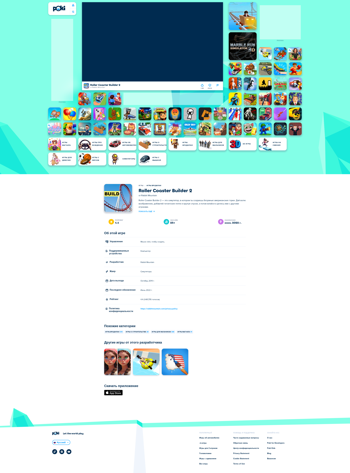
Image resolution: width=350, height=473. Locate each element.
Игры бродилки (154, 185)
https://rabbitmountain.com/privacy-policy (159, 309)
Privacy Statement (241, 453)
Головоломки (205, 453)
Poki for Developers (276, 443)
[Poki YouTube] (68, 451)
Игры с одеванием (207, 459)
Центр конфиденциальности (246, 448)
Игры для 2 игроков (208, 448)
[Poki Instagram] (61, 451)
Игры (141, 185)
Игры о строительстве (137, 332)
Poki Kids (271, 448)
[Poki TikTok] (54, 451)
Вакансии (271, 459)
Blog (269, 453)
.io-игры (203, 443)
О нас (269, 438)
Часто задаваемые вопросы (246, 438)
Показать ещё (145, 211)
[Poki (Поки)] (59, 8)
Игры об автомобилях (209, 438)
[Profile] (73, 5)
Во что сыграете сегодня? (73, 12)
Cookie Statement (241, 459)
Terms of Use (239, 464)
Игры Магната (184, 332)
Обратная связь (240, 443)
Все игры (203, 464)
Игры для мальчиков (163, 332)
